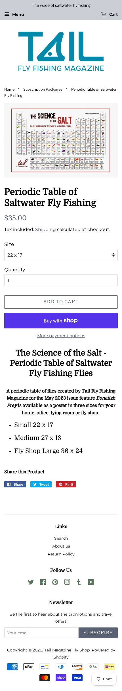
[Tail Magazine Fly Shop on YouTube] (91, 583)
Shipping (45, 229)
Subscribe (98, 632)
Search (61, 538)
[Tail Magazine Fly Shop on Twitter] (31, 583)
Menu (17, 14)
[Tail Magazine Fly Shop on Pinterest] (55, 583)
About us (61, 546)
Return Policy (61, 554)
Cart (113, 14)
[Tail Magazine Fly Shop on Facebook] (43, 583)
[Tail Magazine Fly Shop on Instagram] (67, 583)
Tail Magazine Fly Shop (67, 650)
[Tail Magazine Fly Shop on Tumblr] (79, 583)
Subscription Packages (42, 89)
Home (9, 89)
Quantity (14, 270)
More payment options (61, 335)
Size (9, 244)
